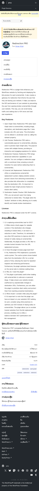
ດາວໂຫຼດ (5, 53)
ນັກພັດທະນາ (5, 439)
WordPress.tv (7, 442)
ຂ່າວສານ (4, 420)
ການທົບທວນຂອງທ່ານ (8, 392)
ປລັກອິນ (22, 423)
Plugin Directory (6, 8)
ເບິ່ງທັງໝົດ (34, 392)
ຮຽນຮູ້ (4, 432)
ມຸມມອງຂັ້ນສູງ (6, 378)
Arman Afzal (19, 46)
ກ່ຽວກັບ (4, 417)
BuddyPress (7, 458)
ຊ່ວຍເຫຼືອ (4, 435)
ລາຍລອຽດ (7, 60)
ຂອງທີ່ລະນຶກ (25, 442)
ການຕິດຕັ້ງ (7, 69)
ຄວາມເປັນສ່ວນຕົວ (7, 426)
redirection (26, 372)
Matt (4, 451)
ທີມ (21, 420)
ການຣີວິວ (6, 65)
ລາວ (7, 466)
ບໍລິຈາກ (23, 439)
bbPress (5, 454)
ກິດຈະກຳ (23, 435)
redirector (33, 372)
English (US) (33, 364)
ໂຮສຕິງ (4, 423)
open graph (33, 369)
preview (20, 372)
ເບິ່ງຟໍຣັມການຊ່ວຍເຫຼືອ (8, 405)
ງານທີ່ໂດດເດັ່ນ (24, 417)
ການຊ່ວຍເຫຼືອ (8, 79)
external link (25, 369)
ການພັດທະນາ (8, 74)
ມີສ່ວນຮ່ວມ (23, 432)
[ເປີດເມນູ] (36, 2)
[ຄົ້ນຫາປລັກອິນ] (21, 21)
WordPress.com (8, 448)
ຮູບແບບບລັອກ (24, 426)
